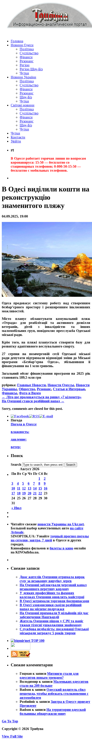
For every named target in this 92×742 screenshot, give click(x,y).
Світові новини (22, 105)
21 (35, 493)
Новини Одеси (22, 45)
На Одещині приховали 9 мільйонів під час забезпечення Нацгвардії (54, 615)
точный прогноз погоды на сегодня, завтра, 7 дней (50, 538)
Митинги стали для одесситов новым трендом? (49, 675)
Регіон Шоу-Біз (31, 69)
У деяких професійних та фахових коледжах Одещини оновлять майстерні (52, 595)
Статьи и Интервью (69, 389)
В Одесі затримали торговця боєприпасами (54, 601)
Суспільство (29, 53)
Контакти (18, 137)
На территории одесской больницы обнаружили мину (53, 712)
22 (40, 493)
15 (40, 488)
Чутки (24, 73)
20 (29, 493)
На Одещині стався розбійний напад (33, 401)
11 (18, 488)
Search (16, 464)
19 (24, 493)
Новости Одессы (61, 385)
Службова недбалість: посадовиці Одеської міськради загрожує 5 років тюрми (54, 631)
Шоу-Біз (26, 97)
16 (45, 488)
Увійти (16, 141)
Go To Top (10, 721)
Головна (17, 41)
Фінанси (26, 57)
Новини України (23, 77)
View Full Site (12, 736)
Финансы (9, 393)
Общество (27, 389)
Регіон (24, 65)
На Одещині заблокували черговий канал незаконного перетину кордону (53, 587)
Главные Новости (31, 385)
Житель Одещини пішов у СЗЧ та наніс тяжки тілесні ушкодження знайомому (51, 623)
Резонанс (26, 61)
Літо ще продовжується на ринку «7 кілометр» (42, 397)
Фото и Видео (30, 393)
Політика (27, 49)
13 (29, 488)
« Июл (16, 508)
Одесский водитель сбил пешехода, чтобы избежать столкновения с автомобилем (54, 693)
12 (24, 488)
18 (19, 493)
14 (35, 488)
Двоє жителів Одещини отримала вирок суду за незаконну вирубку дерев (52, 579)
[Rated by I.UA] (20, 648)
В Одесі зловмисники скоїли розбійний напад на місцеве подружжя (51, 607)
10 (13, 488)
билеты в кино (61, 548)
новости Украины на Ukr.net (61, 524)
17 (13, 493)
